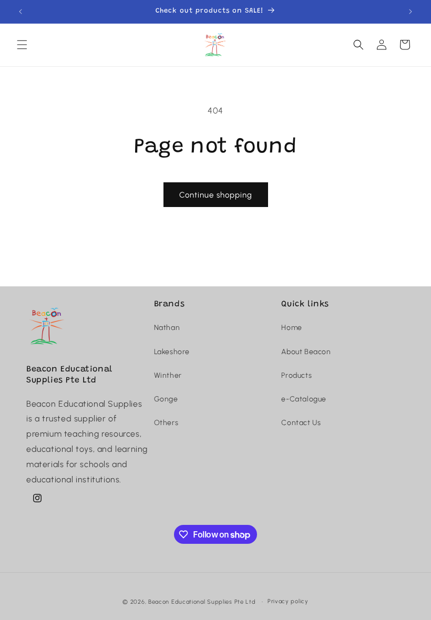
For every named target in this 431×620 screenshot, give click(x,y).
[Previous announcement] (20, 11)
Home (291, 327)
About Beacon (306, 351)
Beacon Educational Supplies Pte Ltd (202, 601)
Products (296, 375)
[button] (22, 44)
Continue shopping (215, 195)
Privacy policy (288, 601)
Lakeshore (172, 351)
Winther (168, 375)
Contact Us (301, 422)
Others (166, 422)
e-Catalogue (303, 399)
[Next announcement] (410, 11)
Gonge (166, 399)
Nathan (167, 327)
